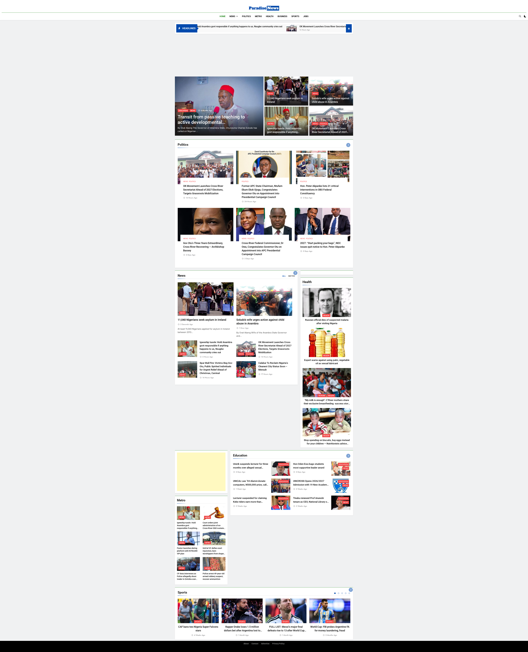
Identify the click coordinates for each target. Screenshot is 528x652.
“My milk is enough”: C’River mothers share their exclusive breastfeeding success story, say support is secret (327, 403)
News (232, 16)
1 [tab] (335, 593)
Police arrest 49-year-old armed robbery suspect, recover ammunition (213, 576)
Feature (322, 395)
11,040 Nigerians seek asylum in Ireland (202, 319)
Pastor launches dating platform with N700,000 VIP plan (187, 551)
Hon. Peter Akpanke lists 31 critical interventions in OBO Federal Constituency (319, 189)
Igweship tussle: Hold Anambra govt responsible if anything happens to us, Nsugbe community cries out (187, 528)
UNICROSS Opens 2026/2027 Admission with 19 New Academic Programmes (311, 485)
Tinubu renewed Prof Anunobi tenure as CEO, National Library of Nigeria (310, 502)
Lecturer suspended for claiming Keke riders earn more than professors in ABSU (250, 502)
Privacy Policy (278, 644)
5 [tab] (349, 593)
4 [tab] (345, 593)
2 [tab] (338, 593)
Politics (246, 16)
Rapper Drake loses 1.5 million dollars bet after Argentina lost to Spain (242, 630)
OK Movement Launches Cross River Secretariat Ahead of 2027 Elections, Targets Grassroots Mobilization (279, 26)
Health (269, 16)
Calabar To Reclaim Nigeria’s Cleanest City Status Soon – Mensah (273, 366)
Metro (258, 16)
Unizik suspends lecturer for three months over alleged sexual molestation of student (250, 468)
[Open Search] (520, 16)
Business (282, 16)
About (246, 644)
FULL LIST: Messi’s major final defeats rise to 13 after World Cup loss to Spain (286, 630)
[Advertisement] (264, 54)
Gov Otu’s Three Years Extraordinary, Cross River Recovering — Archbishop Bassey (203, 247)
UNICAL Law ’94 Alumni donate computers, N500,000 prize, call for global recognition (249, 485)
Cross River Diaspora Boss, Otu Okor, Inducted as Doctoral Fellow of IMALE (219, 122)
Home (222, 16)
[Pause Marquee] (349, 28)
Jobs (305, 16)
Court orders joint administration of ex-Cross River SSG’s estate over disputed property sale (213, 528)
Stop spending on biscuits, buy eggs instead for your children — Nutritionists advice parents (327, 443)
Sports (295, 16)
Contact (254, 644)
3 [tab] (342, 593)
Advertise (265, 644)
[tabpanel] (198, 617)
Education (283, 464)
